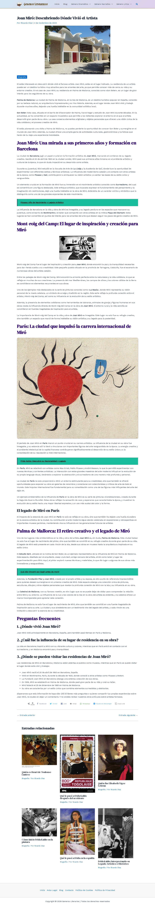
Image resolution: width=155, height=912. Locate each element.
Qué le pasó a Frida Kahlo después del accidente (73, 797)
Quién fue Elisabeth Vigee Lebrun (111, 784)
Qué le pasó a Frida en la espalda (77, 858)
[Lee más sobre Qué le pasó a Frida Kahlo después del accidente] (77, 763)
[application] (89, 4)
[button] (137, 4)
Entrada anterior (26, 715)
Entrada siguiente (128, 715)
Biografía (22, 77)
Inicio (42, 890)
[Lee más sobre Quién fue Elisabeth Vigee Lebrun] (115, 757)
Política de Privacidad (105, 890)
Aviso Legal (52, 890)
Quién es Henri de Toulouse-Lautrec (37, 773)
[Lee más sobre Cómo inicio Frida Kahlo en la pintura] (39, 822)
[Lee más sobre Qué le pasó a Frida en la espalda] (77, 831)
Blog (61, 890)
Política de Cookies (84, 890)
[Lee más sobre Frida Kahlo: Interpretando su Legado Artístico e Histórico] (115, 833)
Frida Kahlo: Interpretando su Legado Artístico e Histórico (114, 862)
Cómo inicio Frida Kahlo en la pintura (37, 841)
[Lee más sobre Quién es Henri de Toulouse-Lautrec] (39, 751)
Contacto (69, 890)
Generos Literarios (36, 4)
